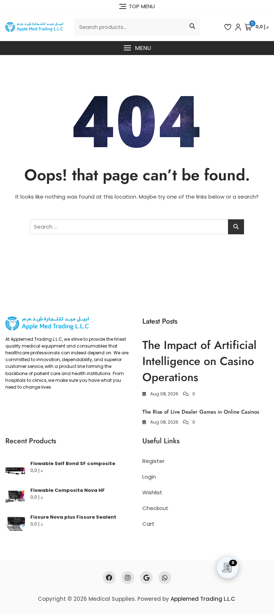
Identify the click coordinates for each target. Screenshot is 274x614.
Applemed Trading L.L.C (203, 599)
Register (153, 461)
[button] (137, 48)
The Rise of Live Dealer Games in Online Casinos (200, 412)
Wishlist (152, 492)
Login (149, 476)
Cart (148, 524)
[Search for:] (137, 226)
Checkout (155, 508)
